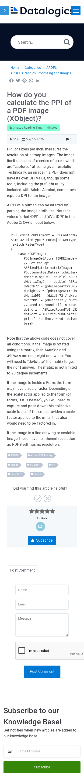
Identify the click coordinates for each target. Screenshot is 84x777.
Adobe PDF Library (41, 455)
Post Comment (42, 671)
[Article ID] (11, 139)
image (14, 464)
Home (14, 67)
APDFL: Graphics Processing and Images (40, 73)
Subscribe (44, 540)
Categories (33, 67)
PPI (53, 464)
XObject (34, 464)
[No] (46, 496)
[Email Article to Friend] (40, 526)
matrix (37, 474)
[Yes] (37, 496)
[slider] (42, 511)
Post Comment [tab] (22, 570)
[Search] (67, 41)
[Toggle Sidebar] (4, 10)
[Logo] (42, 11)
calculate (16, 474)
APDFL (51, 67)
